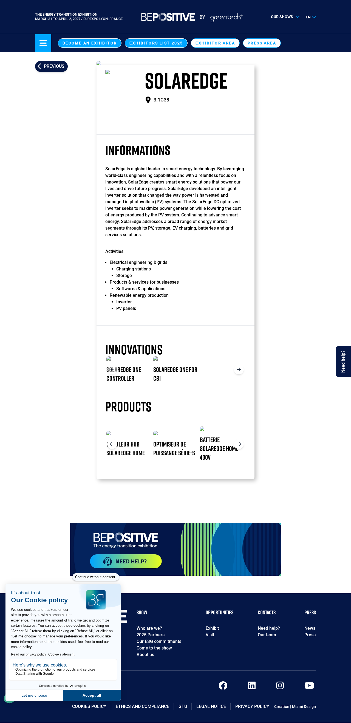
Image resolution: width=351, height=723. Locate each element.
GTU (183, 706)
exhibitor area (215, 43)
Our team (267, 634)
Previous (54, 66)
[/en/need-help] (175, 549)
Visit (210, 634)
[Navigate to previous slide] (112, 369)
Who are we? (149, 628)
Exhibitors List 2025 (156, 43)
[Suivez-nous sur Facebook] (223, 687)
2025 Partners (151, 634)
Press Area (262, 43)
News (309, 628)
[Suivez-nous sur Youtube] (309, 687)
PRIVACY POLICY (252, 706)
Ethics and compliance (142, 706)
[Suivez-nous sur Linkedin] (252, 687)
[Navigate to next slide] (239, 369)
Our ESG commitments (159, 641)
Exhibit (212, 628)
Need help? (269, 628)
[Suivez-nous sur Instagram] (280, 687)
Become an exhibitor (90, 43)
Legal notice (211, 706)
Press (310, 634)
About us (145, 654)
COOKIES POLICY (89, 706)
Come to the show (154, 648)
